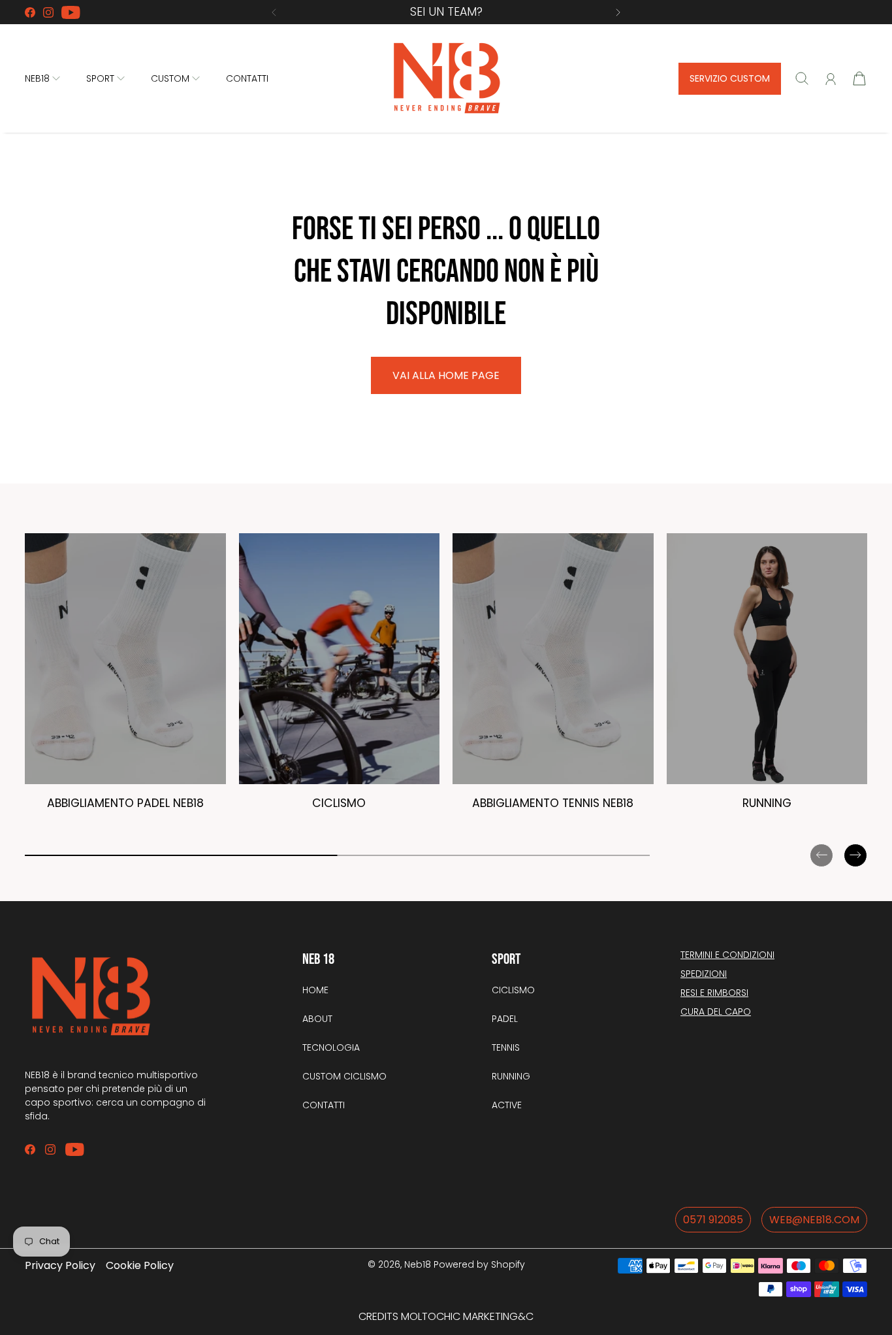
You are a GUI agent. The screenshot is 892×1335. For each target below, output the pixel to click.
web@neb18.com (814, 1219)
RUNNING (511, 1076)
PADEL (505, 1018)
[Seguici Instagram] (48, 12)
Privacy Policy (60, 1265)
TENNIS (506, 1047)
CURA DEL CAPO (715, 1011)
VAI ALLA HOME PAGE (446, 375)
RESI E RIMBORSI (714, 992)
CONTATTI (247, 78)
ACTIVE (507, 1105)
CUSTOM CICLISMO (344, 1076)
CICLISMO (513, 990)
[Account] (830, 79)
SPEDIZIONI (703, 973)
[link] (125, 678)
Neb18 (417, 1264)
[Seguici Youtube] (70, 12)
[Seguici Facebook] (30, 12)
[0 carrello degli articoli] (859, 78)
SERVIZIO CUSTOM (730, 78)
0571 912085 (713, 1219)
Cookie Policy (140, 1265)
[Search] (802, 78)
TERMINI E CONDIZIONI (727, 954)
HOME (315, 990)
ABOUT (317, 1018)
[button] (273, 12)
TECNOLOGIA (331, 1047)
